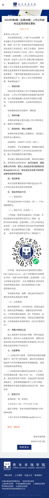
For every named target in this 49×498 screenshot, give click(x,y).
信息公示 (28, 475)
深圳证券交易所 (28, 481)
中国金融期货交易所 (23, 484)
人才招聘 (18, 475)
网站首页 (8, 475)
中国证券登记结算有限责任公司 (13, 489)
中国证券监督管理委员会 (11, 481)
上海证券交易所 (7, 484)
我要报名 (24, 447)
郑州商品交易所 (7, 486)
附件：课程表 (14, 427)
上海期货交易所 (39, 484)
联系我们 (38, 475)
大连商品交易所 (21, 486)
